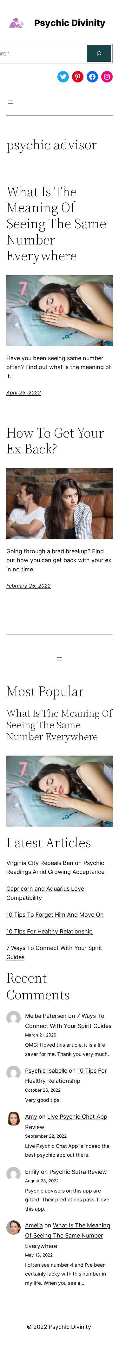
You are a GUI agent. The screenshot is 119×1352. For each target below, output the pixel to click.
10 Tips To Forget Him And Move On (55, 914)
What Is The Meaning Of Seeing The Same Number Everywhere (56, 224)
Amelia (34, 1225)
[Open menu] (10, 102)
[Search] (99, 53)
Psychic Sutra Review (78, 1171)
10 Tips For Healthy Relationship (49, 931)
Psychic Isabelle (46, 1070)
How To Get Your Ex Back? (55, 441)
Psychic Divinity (69, 22)
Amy (31, 1116)
